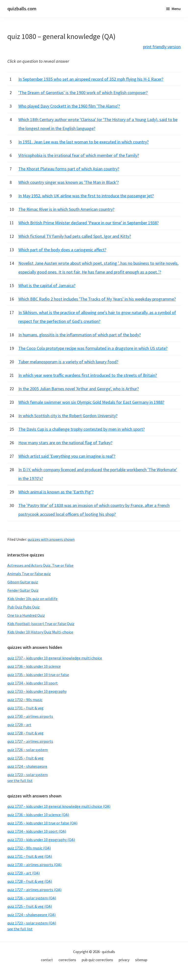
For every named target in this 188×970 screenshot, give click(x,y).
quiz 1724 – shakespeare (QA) (31, 914)
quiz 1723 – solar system (27, 774)
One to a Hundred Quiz (26, 615)
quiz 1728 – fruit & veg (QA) (29, 881)
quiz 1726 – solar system (27, 749)
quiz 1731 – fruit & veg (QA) (29, 856)
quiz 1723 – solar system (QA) (31, 922)
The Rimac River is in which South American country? (66, 209)
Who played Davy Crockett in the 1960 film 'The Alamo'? (69, 106)
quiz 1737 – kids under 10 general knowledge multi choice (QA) (58, 806)
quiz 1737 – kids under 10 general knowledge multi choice (54, 657)
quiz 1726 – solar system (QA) (31, 897)
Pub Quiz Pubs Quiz (23, 607)
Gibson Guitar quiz (22, 581)
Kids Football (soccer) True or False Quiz (40, 623)
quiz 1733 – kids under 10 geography (37, 691)
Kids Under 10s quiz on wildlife (32, 598)
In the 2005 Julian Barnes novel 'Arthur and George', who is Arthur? (78, 388)
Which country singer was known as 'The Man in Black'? (68, 182)
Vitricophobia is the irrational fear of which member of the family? (78, 155)
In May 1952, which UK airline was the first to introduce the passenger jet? (86, 196)
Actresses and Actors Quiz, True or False (40, 565)
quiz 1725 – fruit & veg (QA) (29, 906)
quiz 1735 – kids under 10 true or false (38, 674)
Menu (176, 8)
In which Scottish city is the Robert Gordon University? (68, 415)
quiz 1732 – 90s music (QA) (29, 847)
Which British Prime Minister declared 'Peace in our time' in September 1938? (88, 223)
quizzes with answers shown (51, 539)
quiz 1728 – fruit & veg (25, 733)
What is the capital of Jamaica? (46, 285)
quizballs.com (21, 8)
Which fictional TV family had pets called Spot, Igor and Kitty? (74, 236)
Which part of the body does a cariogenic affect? (62, 249)
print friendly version (162, 47)
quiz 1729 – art (19, 724)
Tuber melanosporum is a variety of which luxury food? (68, 362)
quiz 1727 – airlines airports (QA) (34, 889)
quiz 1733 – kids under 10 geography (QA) (41, 839)
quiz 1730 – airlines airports (30, 716)
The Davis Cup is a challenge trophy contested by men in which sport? (81, 429)
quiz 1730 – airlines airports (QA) (34, 864)
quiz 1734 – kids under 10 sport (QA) (36, 831)
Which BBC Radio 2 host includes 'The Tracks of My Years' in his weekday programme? (97, 299)
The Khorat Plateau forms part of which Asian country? (68, 169)
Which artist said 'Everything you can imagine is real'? (66, 456)
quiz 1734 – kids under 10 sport (32, 682)
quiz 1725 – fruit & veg (25, 758)
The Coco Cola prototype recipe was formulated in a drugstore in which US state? (92, 348)
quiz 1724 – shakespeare (27, 766)
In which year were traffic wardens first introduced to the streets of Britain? (87, 375)
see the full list (20, 780)
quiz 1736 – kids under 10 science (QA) (38, 814)
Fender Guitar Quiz (22, 590)
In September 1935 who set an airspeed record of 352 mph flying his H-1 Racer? (90, 79)
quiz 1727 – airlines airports (30, 741)
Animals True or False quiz (29, 573)
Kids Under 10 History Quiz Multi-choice (40, 632)
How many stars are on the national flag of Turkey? (65, 442)
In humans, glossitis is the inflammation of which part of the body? (79, 335)
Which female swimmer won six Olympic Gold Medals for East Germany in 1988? (91, 402)
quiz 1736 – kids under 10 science (34, 666)
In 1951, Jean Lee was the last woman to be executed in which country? (83, 142)
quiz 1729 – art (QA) (23, 872)
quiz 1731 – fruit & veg (25, 707)
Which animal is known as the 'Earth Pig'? (56, 492)
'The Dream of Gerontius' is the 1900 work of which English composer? (83, 92)
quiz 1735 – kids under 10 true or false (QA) (42, 822)
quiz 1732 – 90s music (24, 699)
